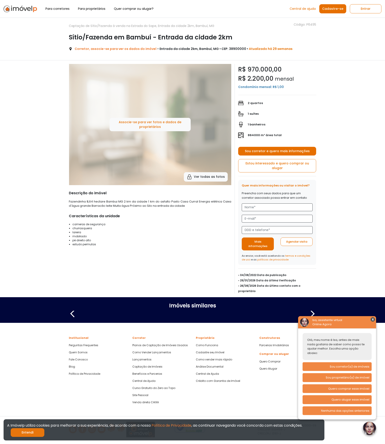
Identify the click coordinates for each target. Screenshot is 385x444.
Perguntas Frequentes (83, 345)
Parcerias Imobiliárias (274, 345)
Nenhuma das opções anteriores (345, 411)
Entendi (27, 432)
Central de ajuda (303, 8)
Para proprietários (91, 8)
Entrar (366, 8)
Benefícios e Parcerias (147, 373)
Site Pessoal (140, 395)
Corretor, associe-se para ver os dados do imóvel (115, 49)
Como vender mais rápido (214, 359)
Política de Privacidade (84, 373)
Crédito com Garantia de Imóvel (218, 381)
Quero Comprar (270, 361)
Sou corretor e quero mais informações (277, 151)
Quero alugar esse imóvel (350, 399)
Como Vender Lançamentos (151, 352)
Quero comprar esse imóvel (348, 389)
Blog (72, 366)
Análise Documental (209, 366)
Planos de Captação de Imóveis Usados (160, 345)
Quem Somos (78, 352)
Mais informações (257, 243)
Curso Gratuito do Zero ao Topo (153, 388)
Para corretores (57, 8)
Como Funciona (207, 345)
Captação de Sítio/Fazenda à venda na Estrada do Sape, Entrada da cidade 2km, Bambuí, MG (141, 26)
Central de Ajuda (144, 381)
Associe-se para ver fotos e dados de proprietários (150, 124)
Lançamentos (142, 359)
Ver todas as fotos (209, 176)
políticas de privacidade (273, 259)
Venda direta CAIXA (145, 402)
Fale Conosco (78, 359)
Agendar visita (296, 241)
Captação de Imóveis (147, 366)
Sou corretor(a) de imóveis (349, 366)
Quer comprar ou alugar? (134, 8)
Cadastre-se (332, 8)
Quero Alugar (268, 368)
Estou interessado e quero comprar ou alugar (277, 165)
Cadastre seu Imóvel (210, 352)
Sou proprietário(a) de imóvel (347, 377)
